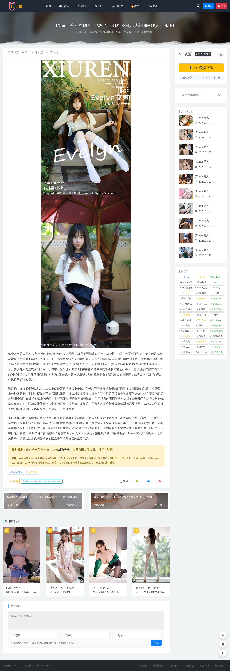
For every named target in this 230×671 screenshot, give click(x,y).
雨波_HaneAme (187, 352)
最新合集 (63, 6)
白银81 (202, 336)
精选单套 (81, 6)
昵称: (16, 635)
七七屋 (27, 666)
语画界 (202, 347)
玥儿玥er (187, 336)
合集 (217, 293)
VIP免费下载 (203, 68)
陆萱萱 (217, 347)
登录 (210, 6)
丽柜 (187, 293)
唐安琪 (202, 298)
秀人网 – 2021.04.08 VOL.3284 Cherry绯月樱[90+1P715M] (150, 591)
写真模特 (202, 293)
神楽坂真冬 (217, 336)
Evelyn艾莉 (17, 472)
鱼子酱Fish (217, 352)
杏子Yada (202, 320)
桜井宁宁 (202, 325)
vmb (217, 282)
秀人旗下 (99, 6)
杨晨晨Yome (217, 320)
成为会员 (64, 449)
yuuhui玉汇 (202, 287)
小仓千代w (187, 309)
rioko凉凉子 (186, 282)
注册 (223, 6)
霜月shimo (202, 352)
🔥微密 (135, 6)
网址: (120, 635)
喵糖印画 (217, 298)
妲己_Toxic (202, 304)
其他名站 (117, 6)
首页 (48, 6)
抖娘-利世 (202, 314)
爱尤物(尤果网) (187, 331)
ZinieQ (217, 287)
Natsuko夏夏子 (217, 277)
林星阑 (186, 325)
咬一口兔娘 (186, 298)
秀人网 (82, 31)
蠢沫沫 (186, 347)
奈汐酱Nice (186, 304)
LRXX (202, 277)
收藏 (15, 481)
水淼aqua (217, 325)
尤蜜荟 (202, 309)
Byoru (186, 277)
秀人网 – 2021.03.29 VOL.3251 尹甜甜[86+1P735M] (61, 591)
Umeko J (202, 282)
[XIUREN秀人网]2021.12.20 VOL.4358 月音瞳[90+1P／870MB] (108, 591)
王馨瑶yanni (217, 331)
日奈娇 (217, 314)
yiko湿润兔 (187, 287)
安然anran (217, 304)
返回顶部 (220, 666)
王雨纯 (202, 331)
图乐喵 (148, 32)
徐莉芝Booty (217, 309)
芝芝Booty (217, 341)
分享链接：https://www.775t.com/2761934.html (42, 481)
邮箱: (68, 635)
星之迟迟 (186, 320)
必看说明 (152, 6)
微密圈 (186, 314)
